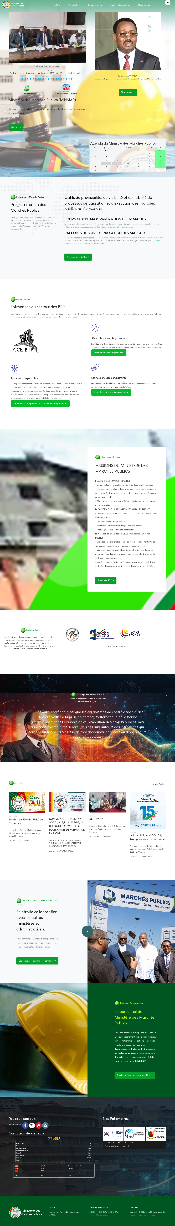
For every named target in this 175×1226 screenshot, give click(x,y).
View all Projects (116, 647)
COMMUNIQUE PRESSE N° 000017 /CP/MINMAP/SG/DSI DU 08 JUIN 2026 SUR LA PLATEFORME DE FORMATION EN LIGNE (67, 826)
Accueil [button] (40, 5)
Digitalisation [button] (74, 5)
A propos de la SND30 (77, 257)
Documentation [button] (95, 5)
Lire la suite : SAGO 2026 (100, 837)
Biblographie (127, 92)
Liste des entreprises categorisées (111, 392)
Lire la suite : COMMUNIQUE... (61, 851)
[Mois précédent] (104, 148)
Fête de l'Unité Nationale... (47, 66)
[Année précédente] (94, 148)
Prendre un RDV (105, 580)
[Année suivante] (161, 148)
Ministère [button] (56, 5)
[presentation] (11, 47)
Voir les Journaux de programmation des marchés (111, 227)
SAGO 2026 (96, 819)
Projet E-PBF (129, 633)
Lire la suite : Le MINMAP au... (142, 857)
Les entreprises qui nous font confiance (36, 961)
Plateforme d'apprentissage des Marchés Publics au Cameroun (73, 640)
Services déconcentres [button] (120, 5)
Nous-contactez (145, 5)
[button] (22, 79)
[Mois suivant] (151, 148)
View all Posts (158, 784)
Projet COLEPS (101, 633)
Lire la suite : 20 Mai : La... (20, 841)
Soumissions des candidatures (108, 377)
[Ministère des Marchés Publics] (13, 4)
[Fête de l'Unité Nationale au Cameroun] (30, 37)
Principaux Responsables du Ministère (134, 1075)
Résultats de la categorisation (108, 338)
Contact (15, 127)
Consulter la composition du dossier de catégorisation (40, 403)
